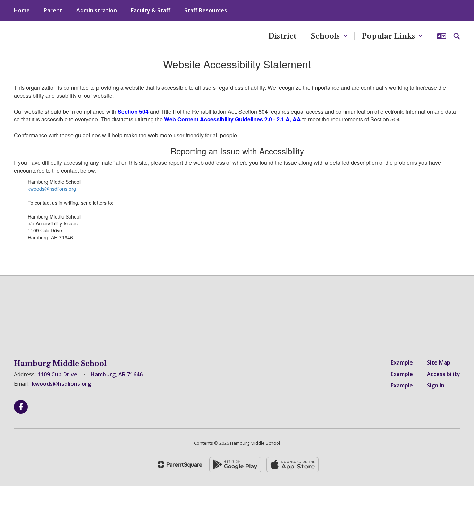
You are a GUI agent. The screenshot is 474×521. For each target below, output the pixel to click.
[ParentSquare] (180, 464)
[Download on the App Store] (292, 464)
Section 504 (133, 112)
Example (402, 362)
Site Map (438, 362)
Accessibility (443, 374)
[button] (329, 36)
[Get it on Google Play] (235, 464)
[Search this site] (456, 36)
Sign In (436, 385)
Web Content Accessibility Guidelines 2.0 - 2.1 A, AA (232, 119)
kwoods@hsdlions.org (52, 188)
